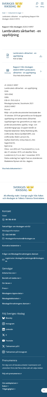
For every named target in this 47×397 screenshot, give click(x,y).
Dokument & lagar (14, 13)
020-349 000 (10, 234)
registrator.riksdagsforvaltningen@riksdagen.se (24, 259)
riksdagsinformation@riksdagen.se (20, 238)
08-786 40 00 (10, 219)
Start (4, 13)
